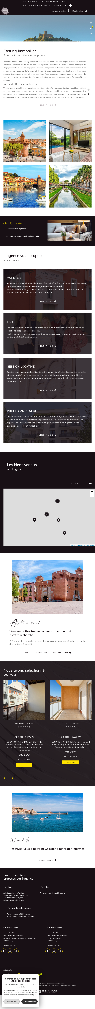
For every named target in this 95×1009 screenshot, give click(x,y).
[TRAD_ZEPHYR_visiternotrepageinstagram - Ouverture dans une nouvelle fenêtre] (10, 951)
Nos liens (57, 986)
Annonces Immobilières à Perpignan (53, 893)
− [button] (92, 495)
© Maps (79, 545)
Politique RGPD (65, 986)
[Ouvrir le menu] (91, 11)
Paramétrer (12, 1001)
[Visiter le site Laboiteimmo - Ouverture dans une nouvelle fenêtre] (47, 990)
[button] (5, 778)
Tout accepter (29, 1001)
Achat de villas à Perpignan (13, 898)
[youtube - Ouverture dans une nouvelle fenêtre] (16, 951)
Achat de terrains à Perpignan (14, 900)
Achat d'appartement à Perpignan (15, 896)
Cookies (74, 986)
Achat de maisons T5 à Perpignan (19, 914)
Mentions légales (43, 986)
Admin (51, 986)
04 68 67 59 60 (8, 933)
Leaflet (72, 545)
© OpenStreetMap (89, 545)
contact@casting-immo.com (13, 936)
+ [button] (92, 491)
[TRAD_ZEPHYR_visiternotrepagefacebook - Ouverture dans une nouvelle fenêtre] (3, 951)
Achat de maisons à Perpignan (14, 893)
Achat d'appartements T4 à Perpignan (20, 917)
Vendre (6, 88)
